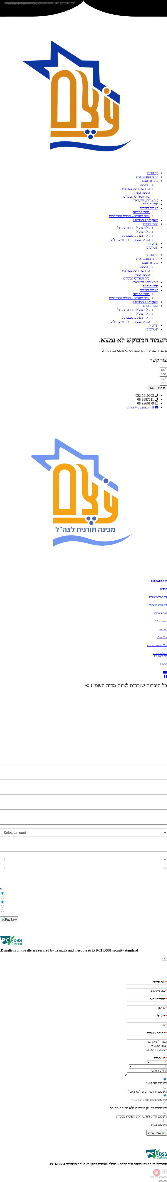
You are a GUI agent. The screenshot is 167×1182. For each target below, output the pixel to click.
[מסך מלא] (161, 1177)
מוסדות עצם (150, 181)
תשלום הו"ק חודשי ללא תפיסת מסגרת (141, 1116)
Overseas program (145, 220)
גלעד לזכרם (150, 224)
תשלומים (152, 247)
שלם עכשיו (155, 1133)
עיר (164, 1024)
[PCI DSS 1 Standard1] (11, 946)
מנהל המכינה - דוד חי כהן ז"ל (160, 654)
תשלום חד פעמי (156, 1083)
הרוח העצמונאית (147, 177)
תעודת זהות (158, 999)
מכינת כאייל (142, 192)
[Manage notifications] (156, 1172)
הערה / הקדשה (157, 1041)
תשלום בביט (158, 1124)
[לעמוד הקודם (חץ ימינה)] (165, 1181)
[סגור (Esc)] (152, 1177)
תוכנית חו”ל (150, 204)
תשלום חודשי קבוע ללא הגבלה (147, 1091)
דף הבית (152, 173)
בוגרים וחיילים (149, 208)
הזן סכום (160, 1058)
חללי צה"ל (162, 637)
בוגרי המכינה (141, 212)
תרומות (153, 243)
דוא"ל (162, 1016)
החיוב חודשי (159, 1070)
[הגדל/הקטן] (165, 1177)
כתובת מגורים (157, 1033)
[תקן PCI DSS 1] (156, 1160)
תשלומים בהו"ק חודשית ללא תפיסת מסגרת (138, 1108)
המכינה (145, 184)
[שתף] (156, 1177)
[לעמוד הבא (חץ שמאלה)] (161, 1181)
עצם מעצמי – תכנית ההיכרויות (129, 216)
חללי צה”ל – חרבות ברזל (133, 228)
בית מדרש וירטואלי (145, 200)
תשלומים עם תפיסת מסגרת (148, 1100)
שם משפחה (158, 990)
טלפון (162, 1007)
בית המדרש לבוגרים (136, 196)
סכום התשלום (157, 1050)
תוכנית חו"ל (161, 621)
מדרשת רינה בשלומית (135, 188)
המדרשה (163, 629)
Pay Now (11, 919)
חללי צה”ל (143, 232)
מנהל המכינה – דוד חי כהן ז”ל (130, 239)
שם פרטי (160, 982)
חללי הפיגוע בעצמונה (136, 235)
